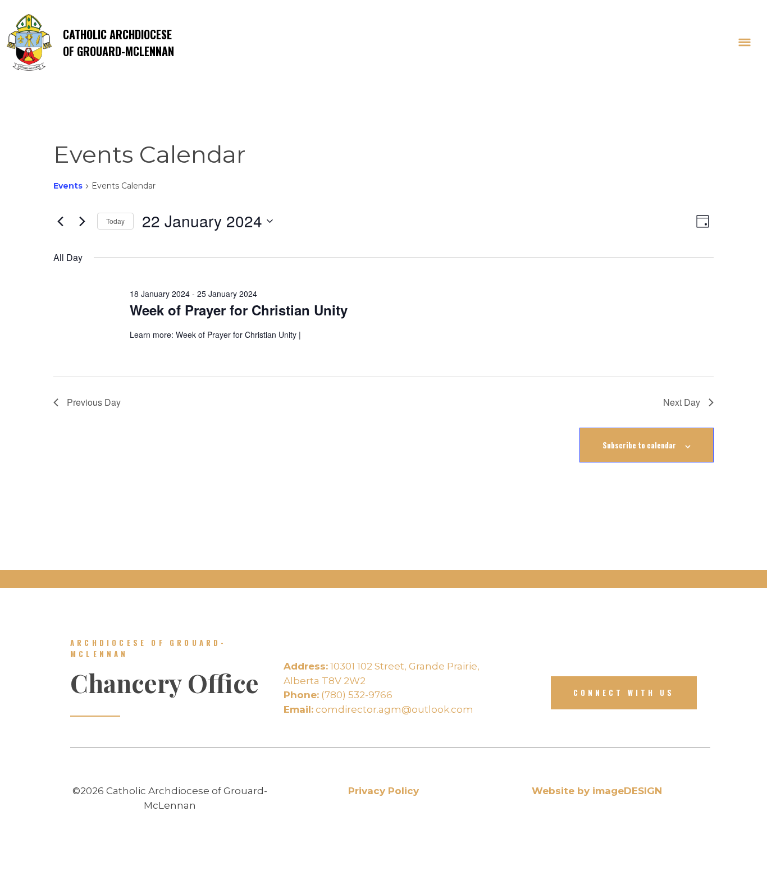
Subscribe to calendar (639, 445)
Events (68, 186)
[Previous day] (60, 221)
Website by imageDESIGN (597, 790)
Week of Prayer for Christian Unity (239, 309)
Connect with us (623, 692)
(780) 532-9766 (338, 694)
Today (115, 221)
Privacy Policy (383, 790)
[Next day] (82, 221)
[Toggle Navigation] (744, 42)
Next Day (681, 402)
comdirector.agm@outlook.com (378, 709)
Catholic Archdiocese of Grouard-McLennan (118, 42)
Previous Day (94, 402)
